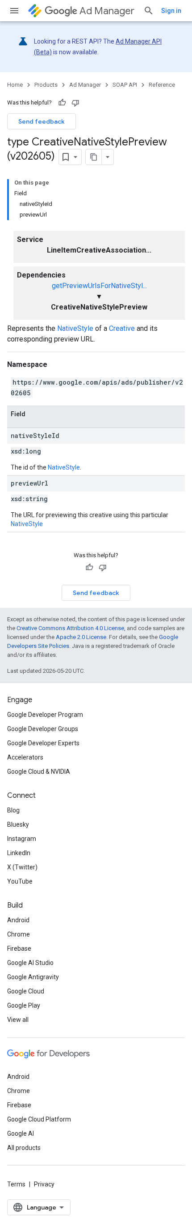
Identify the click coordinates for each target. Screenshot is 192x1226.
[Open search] (148, 10)
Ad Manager (106, 11)
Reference (162, 84)
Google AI (20, 1133)
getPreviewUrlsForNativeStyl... (99, 285)
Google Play (23, 1005)
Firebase (19, 948)
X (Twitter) (22, 867)
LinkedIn (18, 852)
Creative (122, 328)
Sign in (171, 10)
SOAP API (125, 84)
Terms (16, 1184)
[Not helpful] (75, 102)
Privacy (44, 1184)
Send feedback (41, 121)
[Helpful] (62, 102)
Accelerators (25, 757)
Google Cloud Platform (39, 1119)
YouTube (20, 881)
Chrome (18, 934)
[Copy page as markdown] (94, 157)
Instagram (21, 838)
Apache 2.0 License (81, 637)
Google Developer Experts (43, 743)
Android (18, 920)
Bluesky (18, 824)
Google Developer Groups (42, 728)
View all (18, 1019)
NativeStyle (75, 328)
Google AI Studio (30, 962)
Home (15, 84)
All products (24, 1147)
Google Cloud (25, 991)
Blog (13, 810)
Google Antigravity (33, 977)
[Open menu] (14, 10)
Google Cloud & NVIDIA (38, 771)
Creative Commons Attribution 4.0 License (70, 628)
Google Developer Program (45, 714)
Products (46, 84)
